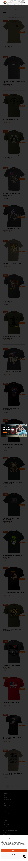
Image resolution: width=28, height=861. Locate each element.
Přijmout (14, 850)
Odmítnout (14, 854)
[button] (26, 837)
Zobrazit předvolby (14, 858)
